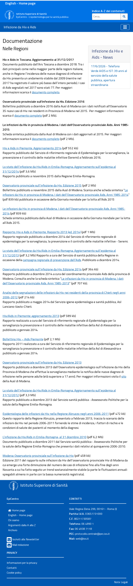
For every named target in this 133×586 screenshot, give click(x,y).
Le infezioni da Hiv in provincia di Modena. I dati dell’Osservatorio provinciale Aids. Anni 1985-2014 (65, 192)
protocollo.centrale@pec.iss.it (92, 534)
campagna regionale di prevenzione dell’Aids (52, 260)
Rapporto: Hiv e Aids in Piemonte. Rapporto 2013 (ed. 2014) (42, 232)
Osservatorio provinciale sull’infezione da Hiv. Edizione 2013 (42, 362)
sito (123, 376)
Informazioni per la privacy (22, 563)
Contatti (12, 568)
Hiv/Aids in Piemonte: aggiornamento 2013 (31, 316)
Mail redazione (20, 545)
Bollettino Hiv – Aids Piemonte (23, 339)
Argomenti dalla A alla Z (22, 525)
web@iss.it (82, 538)
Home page (18, 510)
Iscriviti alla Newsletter (25, 539)
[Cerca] (124, 16)
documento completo (45, 92)
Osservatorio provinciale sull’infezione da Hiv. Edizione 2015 (42, 185)
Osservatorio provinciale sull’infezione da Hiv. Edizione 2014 (42, 269)
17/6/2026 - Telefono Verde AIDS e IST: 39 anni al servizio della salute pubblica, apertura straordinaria (109, 75)
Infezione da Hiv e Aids (20, 27)
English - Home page (20, 3)
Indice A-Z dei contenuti (108, 11)
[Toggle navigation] (125, 27)
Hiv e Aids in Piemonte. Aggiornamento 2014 (32, 148)
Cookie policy (14, 572)
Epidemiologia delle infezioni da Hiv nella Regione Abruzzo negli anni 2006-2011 (56, 413)
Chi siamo (13, 520)
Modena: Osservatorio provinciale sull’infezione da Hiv (38, 455)
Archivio (12, 530)
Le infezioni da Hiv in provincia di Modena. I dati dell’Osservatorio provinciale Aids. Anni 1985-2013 (63, 281)
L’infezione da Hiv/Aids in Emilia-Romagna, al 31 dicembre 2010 (44, 437)
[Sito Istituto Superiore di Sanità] (13, 486)
